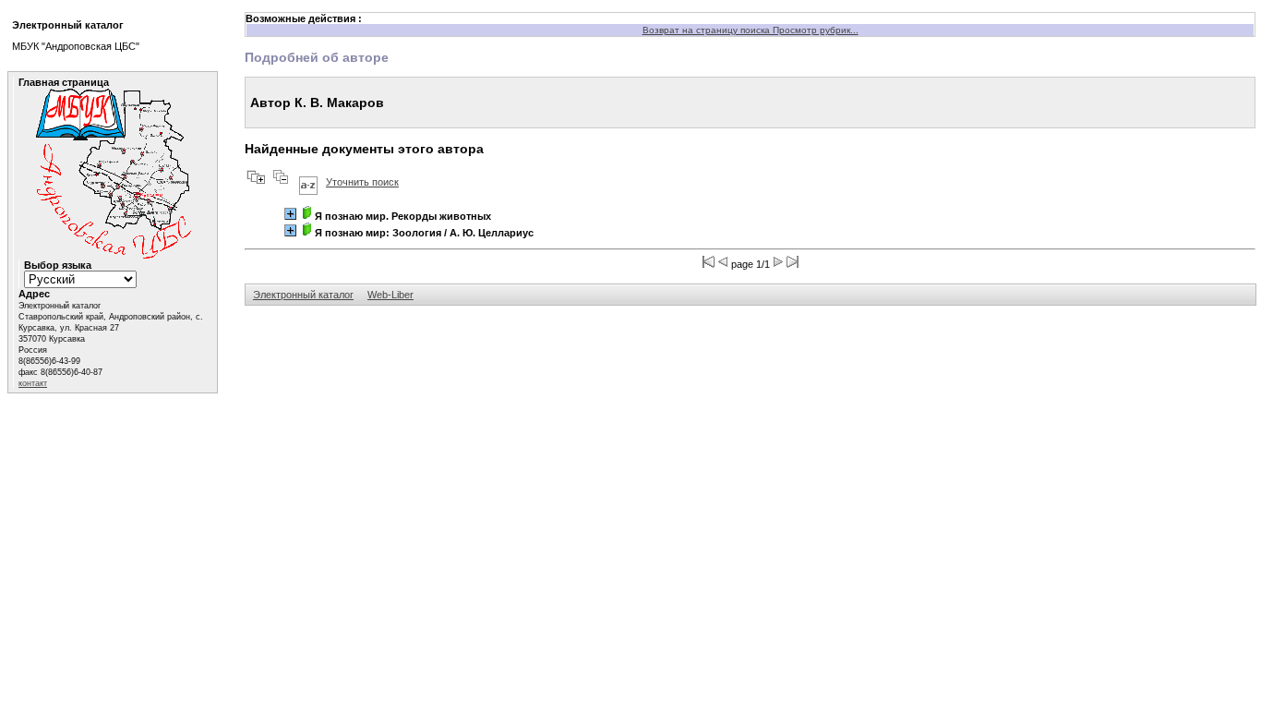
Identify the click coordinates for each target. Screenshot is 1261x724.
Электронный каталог (303, 294)
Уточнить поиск (362, 181)
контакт (32, 383)
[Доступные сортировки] (308, 181)
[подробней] (290, 214)
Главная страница (63, 82)
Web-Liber (390, 294)
